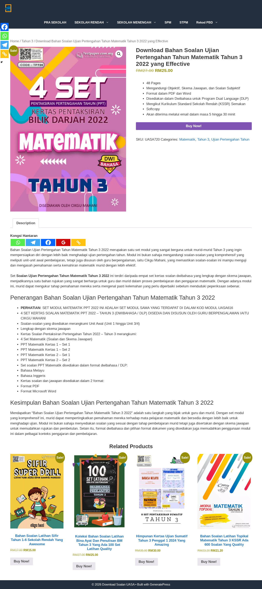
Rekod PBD (204, 22)
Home (14, 41)
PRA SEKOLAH (55, 22)
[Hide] (1, 62)
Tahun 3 (27, 41)
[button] (119, 54)
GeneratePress (160, 584)
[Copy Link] (78, 242)
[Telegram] (33, 242)
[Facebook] (48, 242)
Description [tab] (25, 223)
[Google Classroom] (63, 242)
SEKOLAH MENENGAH (134, 22)
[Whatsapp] (18, 242)
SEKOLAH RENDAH (89, 22)
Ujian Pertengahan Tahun (230, 139)
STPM (184, 22)
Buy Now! (194, 126)
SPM (168, 22)
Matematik (187, 139)
